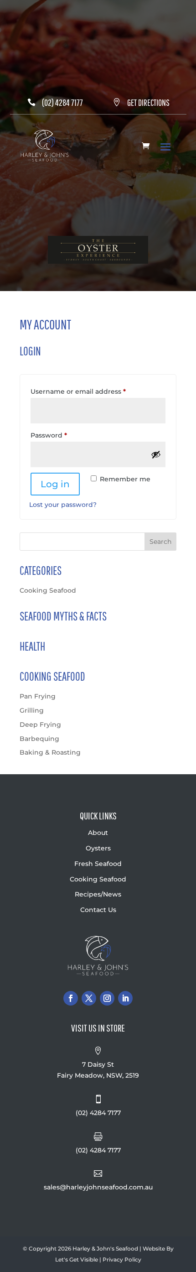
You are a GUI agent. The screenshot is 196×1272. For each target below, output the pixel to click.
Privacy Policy (122, 1259)
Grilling (32, 710)
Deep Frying (40, 724)
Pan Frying (38, 696)
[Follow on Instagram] (107, 998)
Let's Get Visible (76, 1259)
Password (64, 435)
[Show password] (156, 454)
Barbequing (39, 739)
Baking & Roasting (50, 752)
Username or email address (93, 391)
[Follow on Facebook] (70, 998)
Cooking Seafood (48, 590)
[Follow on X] (89, 998)
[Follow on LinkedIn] (125, 998)
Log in (55, 484)
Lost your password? (63, 504)
